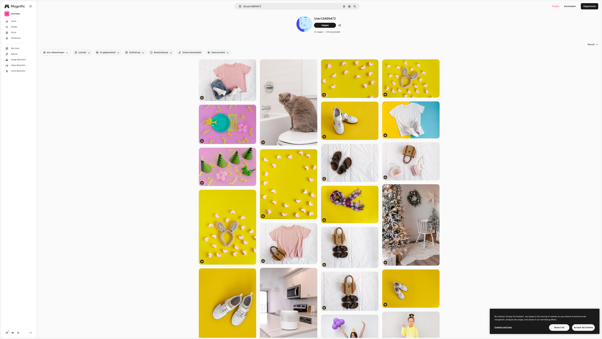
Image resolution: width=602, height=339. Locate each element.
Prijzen (555, 6)
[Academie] (12, 332)
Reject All (559, 327)
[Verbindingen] (6, 332)
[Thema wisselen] (18, 332)
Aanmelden (570, 6)
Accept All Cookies (583, 327)
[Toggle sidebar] (30, 6)
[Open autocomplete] (239, 6)
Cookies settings (503, 327)
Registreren (589, 6)
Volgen (325, 25)
